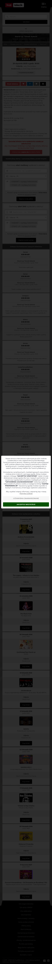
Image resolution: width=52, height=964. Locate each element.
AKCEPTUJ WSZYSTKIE (26, 504)
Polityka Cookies (26, 493)
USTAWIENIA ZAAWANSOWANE (26, 498)
